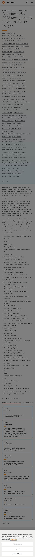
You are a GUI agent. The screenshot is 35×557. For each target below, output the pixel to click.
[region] (17, 543)
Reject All (17, 549)
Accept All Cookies (17, 554)
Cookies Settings (17, 544)
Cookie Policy (13, 539)
